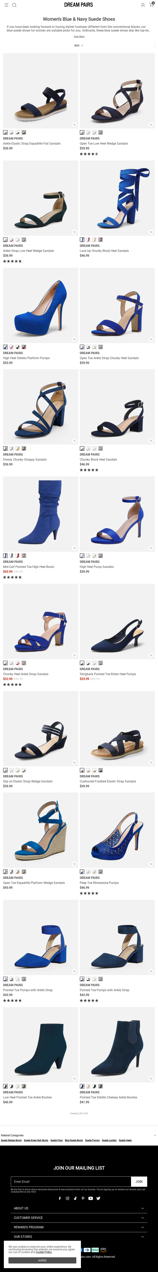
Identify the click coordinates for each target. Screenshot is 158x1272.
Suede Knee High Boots (36, 1140)
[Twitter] (98, 1198)
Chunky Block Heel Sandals (98, 459)
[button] (6, 5)
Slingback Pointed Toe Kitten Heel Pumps (108, 674)
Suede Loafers (109, 1140)
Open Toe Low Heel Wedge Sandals (104, 143)
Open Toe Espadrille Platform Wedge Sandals (34, 883)
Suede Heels (125, 1140)
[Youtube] (90, 1198)
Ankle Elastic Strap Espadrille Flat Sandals (32, 143)
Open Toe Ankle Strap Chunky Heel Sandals (109, 358)
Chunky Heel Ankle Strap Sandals (25, 674)
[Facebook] (59, 1198)
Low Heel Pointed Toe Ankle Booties (27, 1097)
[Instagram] (67, 1198)
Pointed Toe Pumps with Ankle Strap (28, 990)
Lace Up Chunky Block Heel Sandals (104, 251)
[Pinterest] (83, 1198)
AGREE (42, 1260)
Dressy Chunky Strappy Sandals (25, 459)
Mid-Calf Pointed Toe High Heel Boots (28, 567)
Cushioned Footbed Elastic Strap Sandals (108, 781)
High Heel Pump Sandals (97, 567)
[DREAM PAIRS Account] (143, 5)
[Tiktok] (75, 1198)
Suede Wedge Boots (11, 1140)
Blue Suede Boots (74, 1140)
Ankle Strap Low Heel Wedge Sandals (28, 251)
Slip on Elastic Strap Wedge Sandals (27, 781)
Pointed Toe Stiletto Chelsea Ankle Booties (108, 1097)
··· (24, 132)
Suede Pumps (92, 1140)
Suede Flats (56, 1140)
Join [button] (139, 1181)
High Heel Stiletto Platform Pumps (26, 358)
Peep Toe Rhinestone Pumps (99, 883)
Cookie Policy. (44, 1252)
